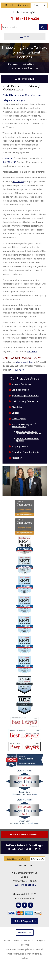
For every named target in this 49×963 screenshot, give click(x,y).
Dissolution (17, 407)
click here (32, 351)
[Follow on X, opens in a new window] (30, 905)
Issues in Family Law (22, 384)
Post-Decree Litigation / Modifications (24, 425)
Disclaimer (11, 949)
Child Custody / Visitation (25, 401)
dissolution (18, 181)
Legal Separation (20, 389)
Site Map (22, 949)
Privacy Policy (35, 949)
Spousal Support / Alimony (25, 395)
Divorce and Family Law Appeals (27, 439)
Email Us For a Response (25, 834)
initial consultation (24, 362)
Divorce (15, 412)
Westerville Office (24, 884)
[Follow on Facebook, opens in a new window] (24, 905)
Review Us (24, 932)
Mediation (17, 457)
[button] (24, 36)
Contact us (8, 158)
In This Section (26, 78)
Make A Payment (23, 921)
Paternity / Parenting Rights (25, 452)
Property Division (20, 446)
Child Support (19, 418)
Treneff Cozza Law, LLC (23, 940)
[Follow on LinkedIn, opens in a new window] (18, 905)
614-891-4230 (27, 18)
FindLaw (24, 958)
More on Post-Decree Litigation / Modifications (28, 432)
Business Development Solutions (23, 953)
